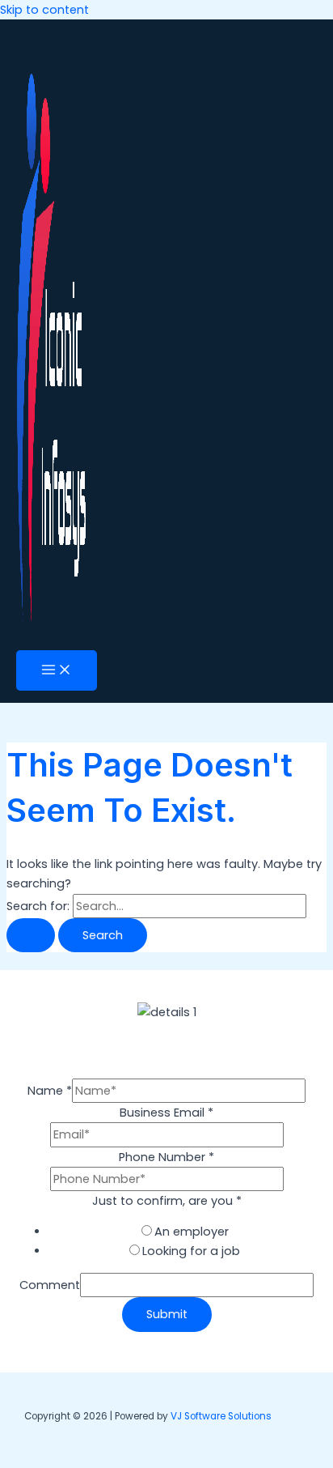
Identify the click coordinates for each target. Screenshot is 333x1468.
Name (49, 1091)
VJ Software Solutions (221, 1416)
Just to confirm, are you (167, 1201)
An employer (191, 1231)
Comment (49, 1285)
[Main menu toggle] (56, 670)
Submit (167, 1314)
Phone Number (166, 1157)
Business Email (166, 1112)
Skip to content (44, 10)
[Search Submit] (30, 935)
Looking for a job (191, 1251)
